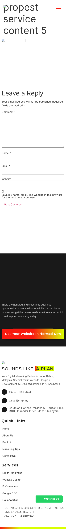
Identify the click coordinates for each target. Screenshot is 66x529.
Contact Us (9, 456)
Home (5, 428)
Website (6, 179)
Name (6, 153)
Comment (9, 112)
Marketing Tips (11, 449)
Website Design (11, 479)
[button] (33, 334)
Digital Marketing (12, 473)
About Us (7, 435)
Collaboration (10, 500)
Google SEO (9, 493)
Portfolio (7, 442)
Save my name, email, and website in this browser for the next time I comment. (32, 196)
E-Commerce (10, 486)
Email (6, 166)
